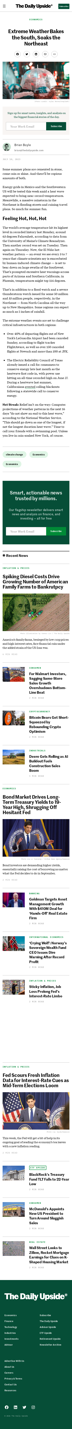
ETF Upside (37, 1168)
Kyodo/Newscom (63, 1132)
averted (30, 387)
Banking (34, 894)
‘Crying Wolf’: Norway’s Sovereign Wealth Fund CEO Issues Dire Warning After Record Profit (48, 952)
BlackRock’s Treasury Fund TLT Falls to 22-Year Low (49, 1179)
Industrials (37, 751)
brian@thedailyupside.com (29, 150)
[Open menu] (6, 6)
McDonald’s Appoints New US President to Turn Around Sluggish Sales (46, 1215)
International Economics (46, 937)
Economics (36, 19)
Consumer (35, 668)
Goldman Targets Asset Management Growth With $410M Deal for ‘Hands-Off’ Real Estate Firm (48, 908)
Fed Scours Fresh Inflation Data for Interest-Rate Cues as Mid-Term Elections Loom (36, 1080)
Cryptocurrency (39, 712)
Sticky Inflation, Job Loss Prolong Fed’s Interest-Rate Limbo (45, 991)
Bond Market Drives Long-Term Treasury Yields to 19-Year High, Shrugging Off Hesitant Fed (32, 804)
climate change (14, 454)
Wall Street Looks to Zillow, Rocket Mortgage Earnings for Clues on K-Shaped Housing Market (49, 1254)
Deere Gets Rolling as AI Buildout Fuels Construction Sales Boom (48, 763)
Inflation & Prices (42, 981)
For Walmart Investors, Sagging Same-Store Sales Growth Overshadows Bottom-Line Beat (47, 683)
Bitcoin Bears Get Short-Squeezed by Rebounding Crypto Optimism (48, 724)
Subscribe (56, 126)
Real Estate (37, 1242)
